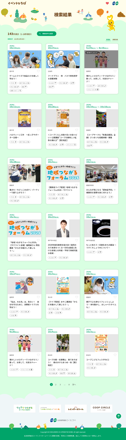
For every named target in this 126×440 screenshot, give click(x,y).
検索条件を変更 (47, 33)
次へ (74, 384)
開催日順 (115, 39)
